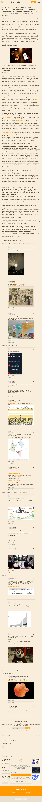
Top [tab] (3, 756)
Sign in (38, 2)
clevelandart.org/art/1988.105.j (13, 710)
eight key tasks (19, 80)
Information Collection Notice (20, 778)
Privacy (21, 797)
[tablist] (6, 743)
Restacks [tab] (9, 743)
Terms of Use (26, 777)
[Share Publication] (29, 2)
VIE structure (13, 158)
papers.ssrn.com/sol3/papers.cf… (14, 586)
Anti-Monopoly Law (8, 117)
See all (4, 782)
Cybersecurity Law (19, 120)
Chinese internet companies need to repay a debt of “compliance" (19, 69)
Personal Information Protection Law (12, 97)
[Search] (27, 2)
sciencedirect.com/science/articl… (14, 473)
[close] (31, 759)
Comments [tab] (5, 743)
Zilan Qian (8, 763)
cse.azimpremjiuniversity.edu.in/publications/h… (16, 645)
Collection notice (27, 797)
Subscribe (33, 2)
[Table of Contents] (1, 401)
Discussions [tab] (10, 756)
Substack (17, 800)
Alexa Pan (7, 778)
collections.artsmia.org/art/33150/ (14, 680)
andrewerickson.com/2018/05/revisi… (14, 480)
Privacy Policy (29, 778)
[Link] (1, 69)
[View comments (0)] (7, 19)
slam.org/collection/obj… (12, 285)
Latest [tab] (6, 756)
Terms (23, 797)
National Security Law (8, 132)
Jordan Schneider (5, 15)
